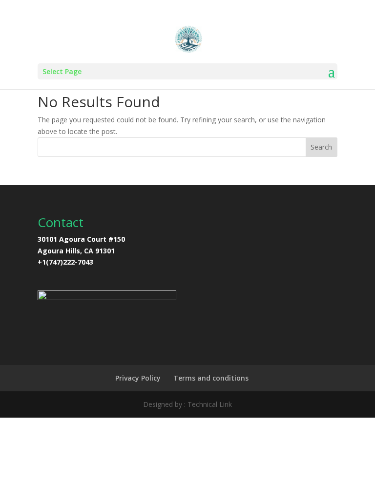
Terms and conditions (211, 378)
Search (321, 147)
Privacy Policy (138, 378)
